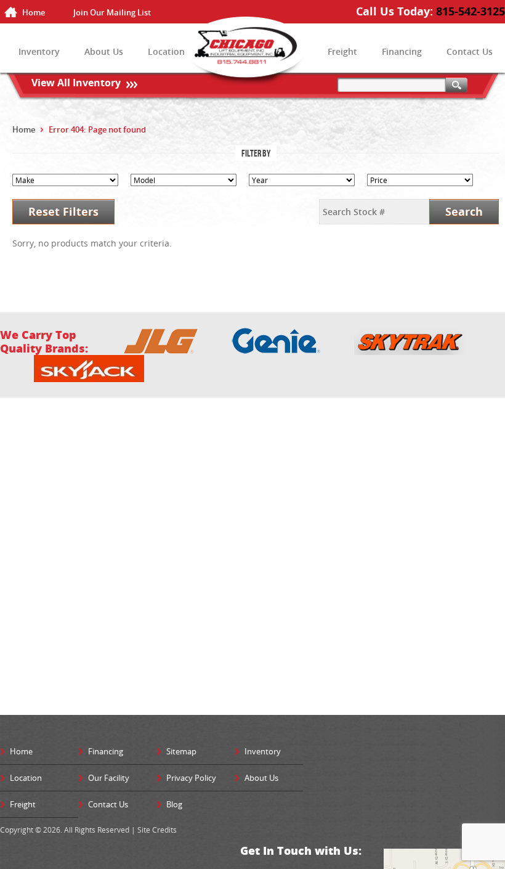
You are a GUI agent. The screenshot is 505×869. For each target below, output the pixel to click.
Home (33, 12)
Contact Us (469, 51)
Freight (342, 51)
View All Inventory (76, 82)
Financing (402, 51)
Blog (174, 804)
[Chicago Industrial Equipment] (252, 53)
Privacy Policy (191, 777)
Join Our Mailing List (112, 12)
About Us (103, 51)
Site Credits (157, 829)
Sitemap (181, 751)
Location (166, 51)
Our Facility (108, 777)
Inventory (39, 51)
